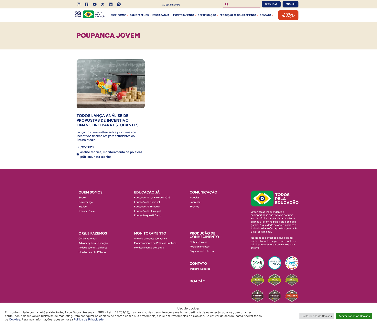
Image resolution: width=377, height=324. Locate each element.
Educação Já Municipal (147, 211)
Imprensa (195, 202)
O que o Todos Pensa (202, 251)
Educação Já (160, 15)
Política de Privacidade (89, 319)
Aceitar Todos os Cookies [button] (354, 316)
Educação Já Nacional (147, 202)
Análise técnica (90, 152)
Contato (265, 15)
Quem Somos (118, 15)
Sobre (82, 197)
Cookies (14, 319)
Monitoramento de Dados (149, 247)
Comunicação (207, 15)
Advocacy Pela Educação (93, 243)
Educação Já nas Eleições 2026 (152, 197)
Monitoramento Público (92, 252)
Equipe (83, 206)
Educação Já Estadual (147, 206)
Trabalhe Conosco (200, 268)
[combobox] (241, 4)
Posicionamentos (200, 246)
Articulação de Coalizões (93, 247)
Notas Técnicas (198, 242)
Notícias (194, 197)
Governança (86, 202)
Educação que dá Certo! (148, 215)
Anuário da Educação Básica (150, 238)
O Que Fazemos (88, 238)
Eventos (194, 206)
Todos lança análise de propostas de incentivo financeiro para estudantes (107, 120)
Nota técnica (102, 157)
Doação (197, 281)
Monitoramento (183, 15)
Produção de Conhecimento (238, 15)
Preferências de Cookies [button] (317, 316)
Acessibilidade (171, 4)
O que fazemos (139, 15)
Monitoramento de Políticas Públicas (155, 243)
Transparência (87, 211)
